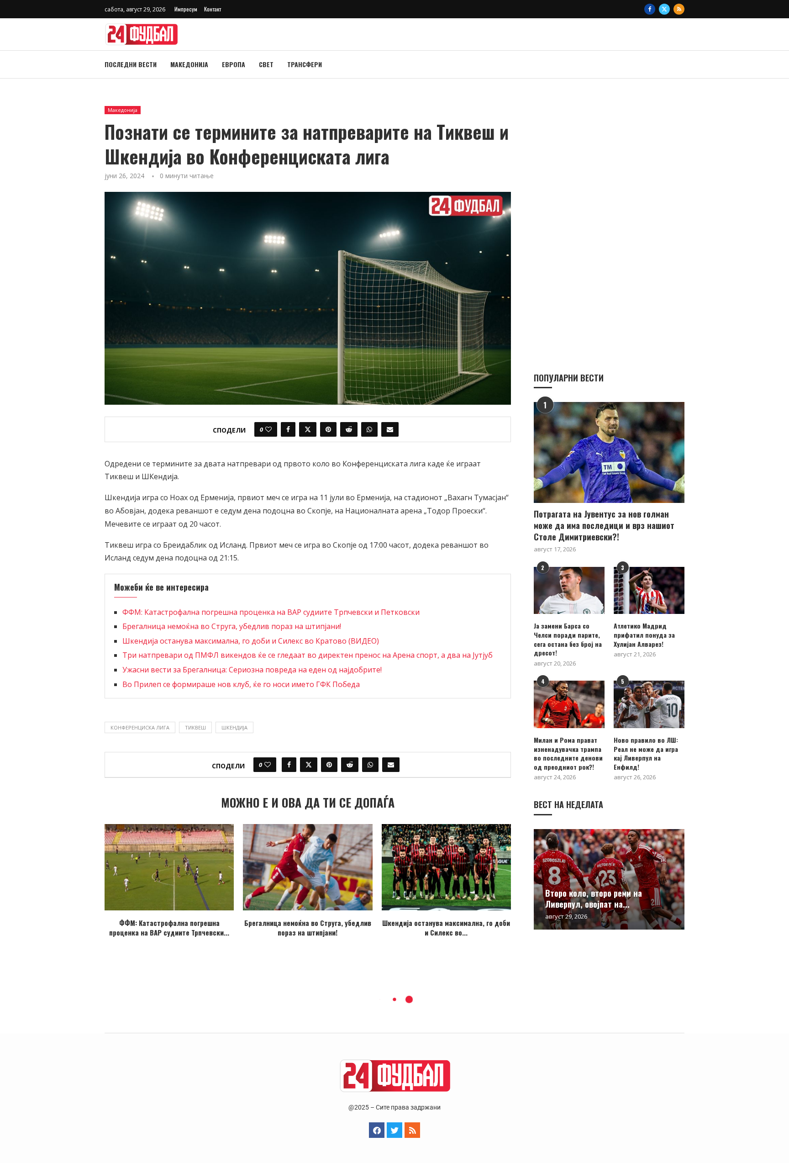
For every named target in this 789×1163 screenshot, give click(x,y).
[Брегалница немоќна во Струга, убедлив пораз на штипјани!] (307, 867)
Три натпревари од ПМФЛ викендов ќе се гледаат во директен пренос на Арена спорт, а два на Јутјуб (307, 655)
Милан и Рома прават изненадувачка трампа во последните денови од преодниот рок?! (568, 753)
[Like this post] (268, 429)
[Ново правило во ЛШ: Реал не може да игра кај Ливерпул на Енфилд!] (649, 704)
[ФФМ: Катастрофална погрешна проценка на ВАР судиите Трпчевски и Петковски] (169, 867)
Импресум (185, 9)
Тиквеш (195, 727)
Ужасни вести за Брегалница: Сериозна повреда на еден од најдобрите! (252, 670)
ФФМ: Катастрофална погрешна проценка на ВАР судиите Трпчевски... (169, 927)
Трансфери (304, 64)
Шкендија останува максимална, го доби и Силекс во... (446, 927)
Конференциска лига (139, 727)
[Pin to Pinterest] (328, 429)
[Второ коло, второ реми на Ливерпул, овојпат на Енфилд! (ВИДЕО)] (609, 879)
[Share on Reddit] (349, 429)
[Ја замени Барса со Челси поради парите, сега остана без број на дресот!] (569, 590)
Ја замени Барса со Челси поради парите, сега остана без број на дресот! (568, 639)
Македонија (189, 64)
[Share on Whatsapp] (369, 429)
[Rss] (678, 9)
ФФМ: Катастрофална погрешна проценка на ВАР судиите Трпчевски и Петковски (271, 612)
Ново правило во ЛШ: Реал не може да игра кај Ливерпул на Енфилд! (646, 753)
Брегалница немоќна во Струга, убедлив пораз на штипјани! (231, 626)
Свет (266, 64)
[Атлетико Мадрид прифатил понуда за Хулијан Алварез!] (649, 590)
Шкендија (234, 727)
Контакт (212, 9)
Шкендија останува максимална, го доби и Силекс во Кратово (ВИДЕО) (250, 641)
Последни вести (131, 64)
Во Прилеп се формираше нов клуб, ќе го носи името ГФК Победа (241, 684)
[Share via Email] (390, 429)
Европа (233, 64)
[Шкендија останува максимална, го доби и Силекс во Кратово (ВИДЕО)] (446, 867)
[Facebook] (649, 9)
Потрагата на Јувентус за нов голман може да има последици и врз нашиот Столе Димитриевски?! (604, 525)
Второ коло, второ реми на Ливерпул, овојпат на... (593, 898)
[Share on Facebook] (288, 429)
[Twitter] (664, 9)
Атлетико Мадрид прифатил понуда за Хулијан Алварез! (644, 634)
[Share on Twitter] (307, 429)
